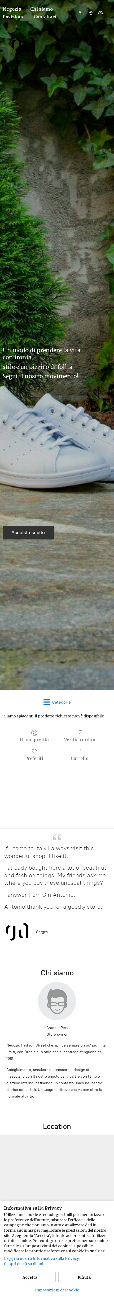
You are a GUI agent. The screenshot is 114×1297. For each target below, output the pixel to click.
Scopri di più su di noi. (24, 1263)
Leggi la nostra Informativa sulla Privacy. (42, 1258)
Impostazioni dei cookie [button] (57, 1290)
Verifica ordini (79, 739)
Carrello (80, 758)
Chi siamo (41, 9)
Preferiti (34, 758)
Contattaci (45, 16)
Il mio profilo (34, 739)
